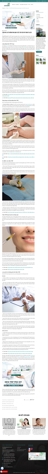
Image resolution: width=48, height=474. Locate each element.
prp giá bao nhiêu (11, 405)
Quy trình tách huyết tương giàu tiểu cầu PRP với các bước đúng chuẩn (20, 351)
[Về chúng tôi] (41, 32)
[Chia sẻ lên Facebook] (32, 399)
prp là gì (15, 407)
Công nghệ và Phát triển (40, 18)
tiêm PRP (7, 45)
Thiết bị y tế (19, 447)
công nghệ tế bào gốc (10, 399)
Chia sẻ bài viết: (27, 399)
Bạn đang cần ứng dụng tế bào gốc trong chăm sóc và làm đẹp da (39, 427)
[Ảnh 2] (40, 59)
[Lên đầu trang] (46, 469)
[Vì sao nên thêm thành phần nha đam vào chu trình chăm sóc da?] (9, 422)
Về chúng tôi (38, 24)
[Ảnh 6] (44, 62)
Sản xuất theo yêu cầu (20, 450)
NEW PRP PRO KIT (27, 356)
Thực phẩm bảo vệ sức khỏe (21, 449)
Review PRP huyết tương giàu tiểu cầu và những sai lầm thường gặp (20, 353)
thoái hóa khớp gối (28, 104)
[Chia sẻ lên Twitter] (31, 399)
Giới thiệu (38, 14)
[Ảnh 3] (44, 59)
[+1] (33, 399)
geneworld (3, 401)
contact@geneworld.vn (9, 466)
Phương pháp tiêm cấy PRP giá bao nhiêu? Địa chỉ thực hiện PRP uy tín (20, 267)
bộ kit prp (5, 399)
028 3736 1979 (13, 457)
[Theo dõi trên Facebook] (29, 449)
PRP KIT (18, 356)
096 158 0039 (8, 457)
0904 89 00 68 (8, 463)
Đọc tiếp (39, 51)
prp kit (13, 407)
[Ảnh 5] (40, 62)
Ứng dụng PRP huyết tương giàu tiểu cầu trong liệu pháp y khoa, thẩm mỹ (21, 97)
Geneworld (33, 355)
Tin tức (38, 20)
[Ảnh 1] (37, 59)
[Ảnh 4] (37, 62)
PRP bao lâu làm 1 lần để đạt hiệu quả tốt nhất (16, 269)
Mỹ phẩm (18, 448)
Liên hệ (38, 21)
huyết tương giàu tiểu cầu (10, 401)
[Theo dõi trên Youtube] (29, 451)
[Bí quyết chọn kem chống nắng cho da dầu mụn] (24, 422)
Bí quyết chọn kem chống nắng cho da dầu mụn (24, 427)
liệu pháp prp (4, 403)
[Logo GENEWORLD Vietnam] (7, 4)
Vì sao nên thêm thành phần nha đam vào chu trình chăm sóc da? (9, 427)
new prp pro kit (9, 403)
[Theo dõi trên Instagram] (32, 449)
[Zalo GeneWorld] (2, 468)
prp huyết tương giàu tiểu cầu (6, 407)
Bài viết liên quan (24, 415)
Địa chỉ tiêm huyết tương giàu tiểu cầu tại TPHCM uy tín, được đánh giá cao (21, 212)
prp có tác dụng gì (5, 405)
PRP (24, 47)
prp (12, 403)
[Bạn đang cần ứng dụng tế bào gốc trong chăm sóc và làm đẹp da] (39, 422)
